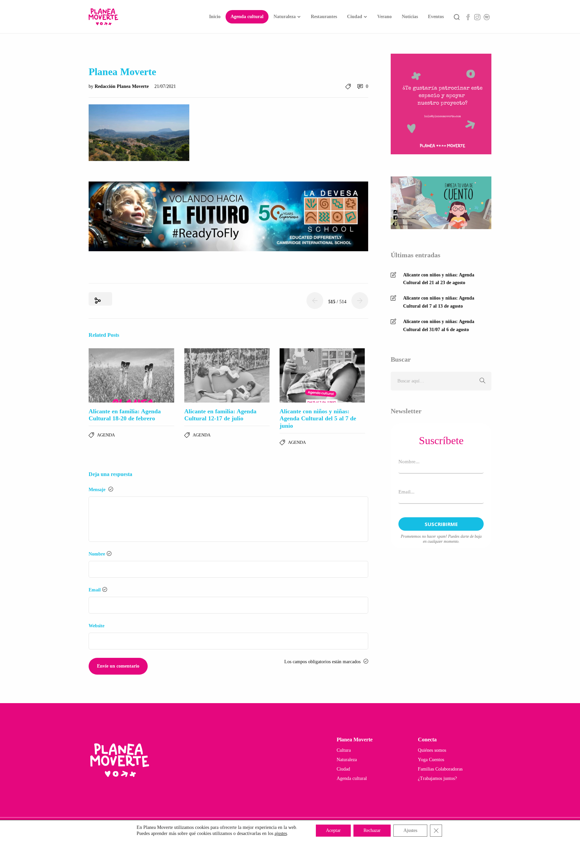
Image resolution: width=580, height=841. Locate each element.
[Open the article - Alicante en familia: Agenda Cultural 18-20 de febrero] (131, 375)
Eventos (436, 16)
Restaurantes (324, 16)
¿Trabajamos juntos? (437, 778)
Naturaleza (285, 16)
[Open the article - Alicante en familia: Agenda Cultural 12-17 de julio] (227, 375)
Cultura (344, 750)
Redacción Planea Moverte (122, 86)
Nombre (97, 554)
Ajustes (410, 830)
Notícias (410, 16)
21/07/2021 (165, 86)
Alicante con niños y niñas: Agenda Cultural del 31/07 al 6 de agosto (438, 325)
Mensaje (98, 489)
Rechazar (372, 830)
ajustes (281, 833)
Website (96, 625)
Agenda (106, 434)
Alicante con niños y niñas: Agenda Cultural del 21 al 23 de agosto (438, 278)
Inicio (215, 16)
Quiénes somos (432, 750)
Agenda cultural (247, 16)
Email (95, 589)
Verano (384, 16)
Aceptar (333, 830)
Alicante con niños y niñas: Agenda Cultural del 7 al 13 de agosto (438, 302)
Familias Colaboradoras (440, 769)
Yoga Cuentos (431, 759)
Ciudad (354, 16)
